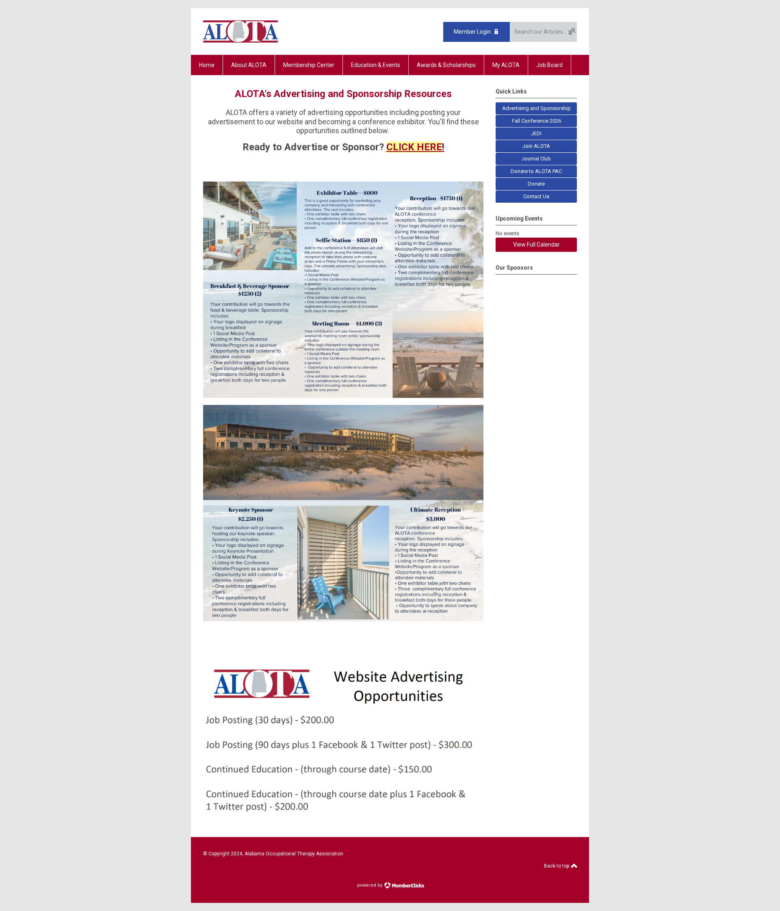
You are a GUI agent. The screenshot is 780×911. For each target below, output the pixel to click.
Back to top (557, 866)
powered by (370, 885)
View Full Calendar (536, 244)
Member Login (472, 31)
